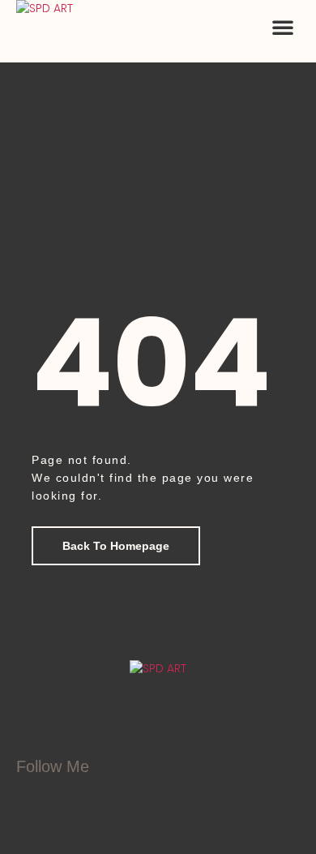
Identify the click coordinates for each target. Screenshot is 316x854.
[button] (283, 27)
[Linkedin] (151, 798)
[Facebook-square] (70, 798)
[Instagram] (30, 798)
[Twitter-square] (111, 798)
